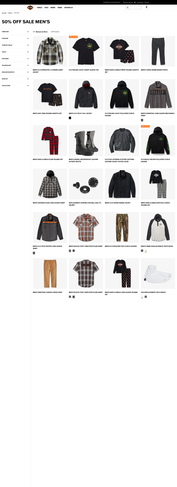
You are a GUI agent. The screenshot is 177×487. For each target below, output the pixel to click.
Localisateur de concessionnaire (111, 2)
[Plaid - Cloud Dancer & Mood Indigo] (74, 251)
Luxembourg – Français (143, 2)
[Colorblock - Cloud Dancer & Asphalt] (146, 251)
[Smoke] (146, 297)
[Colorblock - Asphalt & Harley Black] (142, 120)
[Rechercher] (133, 7)
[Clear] (142, 297)
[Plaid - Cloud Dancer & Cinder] (70, 251)
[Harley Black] (70, 118)
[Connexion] (146, 7)
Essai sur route (127, 2)
